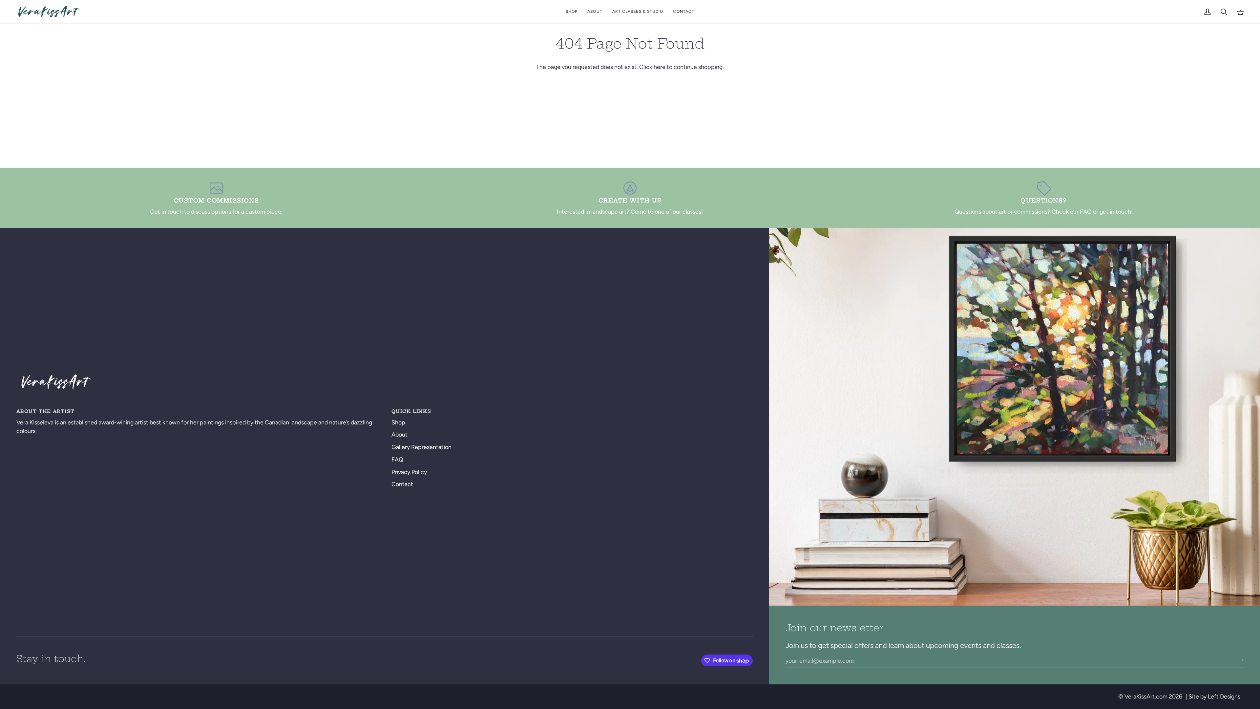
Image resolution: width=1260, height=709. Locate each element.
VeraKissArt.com (1145, 696)
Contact (402, 484)
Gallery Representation (421, 446)
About (399, 434)
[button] (571, 11)
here (659, 66)
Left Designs (1224, 696)
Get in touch (166, 211)
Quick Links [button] (411, 411)
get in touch (1115, 211)
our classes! (688, 211)
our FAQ (1081, 211)
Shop (398, 422)
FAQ (397, 459)
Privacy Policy (409, 471)
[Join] (1238, 660)
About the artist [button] (45, 411)
